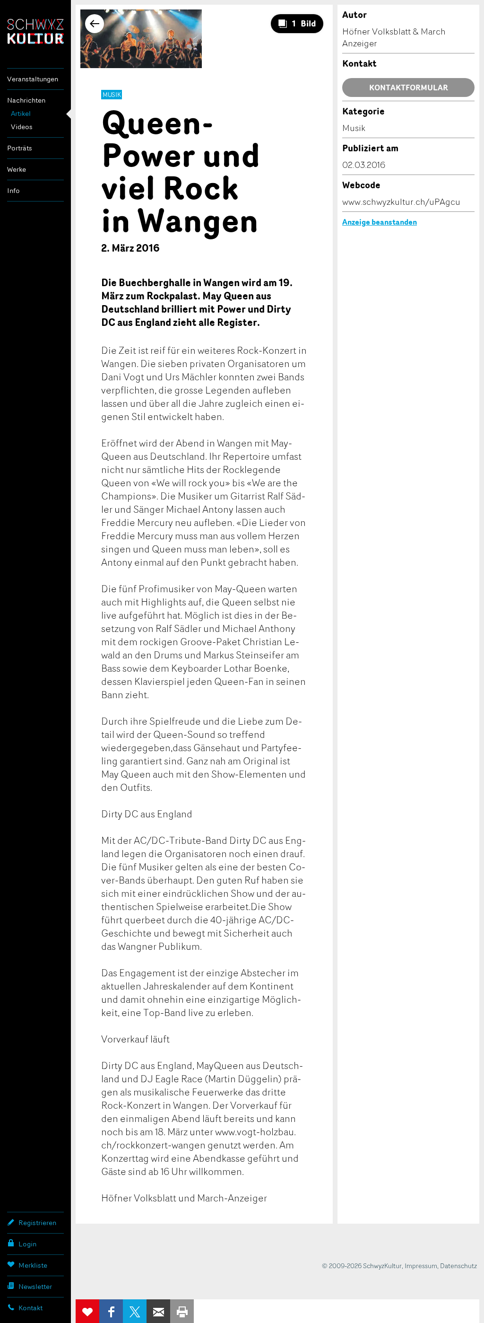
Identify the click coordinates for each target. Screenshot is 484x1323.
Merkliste (32, 1265)
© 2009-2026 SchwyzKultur (362, 1265)
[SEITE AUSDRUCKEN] (182, 1311)
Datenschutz (458, 1265)
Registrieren (37, 1222)
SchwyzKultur (35, 31)
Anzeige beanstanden (379, 222)
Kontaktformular (408, 87)
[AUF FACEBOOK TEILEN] (111, 1311)
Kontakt (30, 1308)
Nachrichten (26, 100)
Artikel (21, 113)
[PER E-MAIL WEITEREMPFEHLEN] (158, 1311)
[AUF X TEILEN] (135, 1311)
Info (13, 190)
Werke (16, 169)
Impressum (421, 1265)
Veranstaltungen (32, 79)
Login (27, 1244)
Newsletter (35, 1286)
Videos (22, 126)
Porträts (19, 148)
